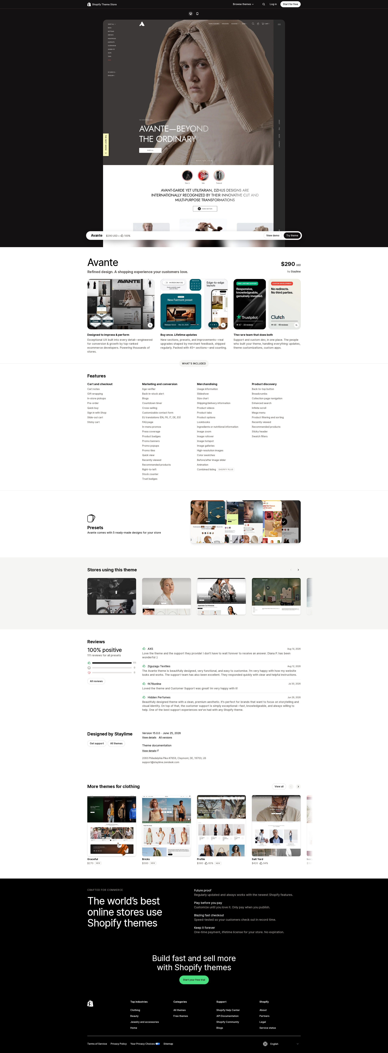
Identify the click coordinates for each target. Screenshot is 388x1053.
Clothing (135, 1010)
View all (279, 786)
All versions (165, 737)
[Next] (298, 569)
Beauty (134, 1016)
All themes (116, 743)
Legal (262, 1021)
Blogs (219, 1027)
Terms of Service (97, 1043)
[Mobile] (197, 13)
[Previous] (291, 569)
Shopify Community (227, 1021)
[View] (111, 597)
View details (149, 737)
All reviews (96, 681)
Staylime (296, 271)
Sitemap (168, 1043)
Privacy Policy (119, 1043)
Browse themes (242, 4)
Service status (267, 1027)
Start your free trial (194, 979)
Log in (273, 4)
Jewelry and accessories (144, 1021)
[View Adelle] (246, 521)
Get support (97, 743)
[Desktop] (190, 13)
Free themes (180, 1016)
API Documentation (227, 1016)
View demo (272, 235)
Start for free (290, 4)
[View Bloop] (265, 521)
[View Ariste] (208, 521)
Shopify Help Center (228, 1010)
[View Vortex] (227, 521)
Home (133, 1027)
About (263, 1010)
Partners (264, 1016)
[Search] (263, 4)
